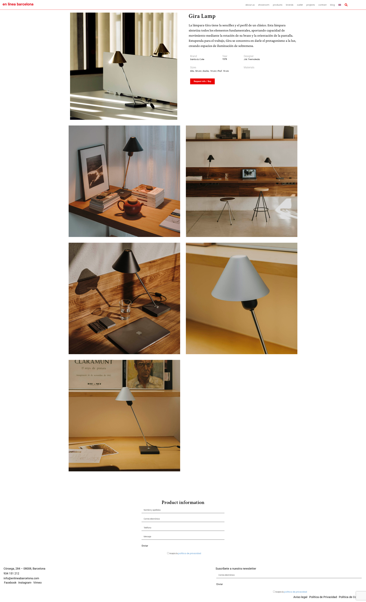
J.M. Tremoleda (252, 59)
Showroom (263, 4)
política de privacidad (189, 553)
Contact (322, 4)
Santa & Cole (197, 59)
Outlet (300, 4)
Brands (289, 4)
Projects (310, 4)
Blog (332, 4)
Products (277, 4)
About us (250, 4)
